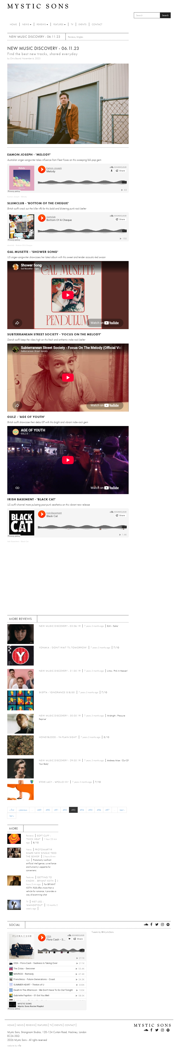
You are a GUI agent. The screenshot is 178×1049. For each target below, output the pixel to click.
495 (90, 809)
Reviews (41, 24)
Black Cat (25, 541)
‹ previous (22, 809)
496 (99, 809)
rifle (19, 1045)
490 (48, 809)
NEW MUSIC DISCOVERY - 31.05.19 (60, 670)
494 (82, 809)
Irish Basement (13, 541)
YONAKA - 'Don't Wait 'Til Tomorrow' (63, 647)
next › (122, 809)
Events (82, 24)
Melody (24, 197)
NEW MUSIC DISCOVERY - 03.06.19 (60, 625)
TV (72, 24)
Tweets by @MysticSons (103, 932)
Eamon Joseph (13, 197)
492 (65, 809)
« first (12, 809)
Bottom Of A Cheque (24, 245)
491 (56, 809)
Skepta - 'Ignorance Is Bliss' (57, 692)
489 (39, 809)
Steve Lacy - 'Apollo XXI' (54, 781)
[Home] (37, 5)
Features (58, 24)
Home (13, 24)
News (26, 24)
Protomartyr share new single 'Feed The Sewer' (41, 853)
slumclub (10, 245)
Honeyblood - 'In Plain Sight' (58, 737)
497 (107, 809)
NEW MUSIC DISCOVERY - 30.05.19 (60, 715)
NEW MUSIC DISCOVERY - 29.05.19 (60, 760)
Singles (79, 36)
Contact (97, 24)
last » (11, 815)
